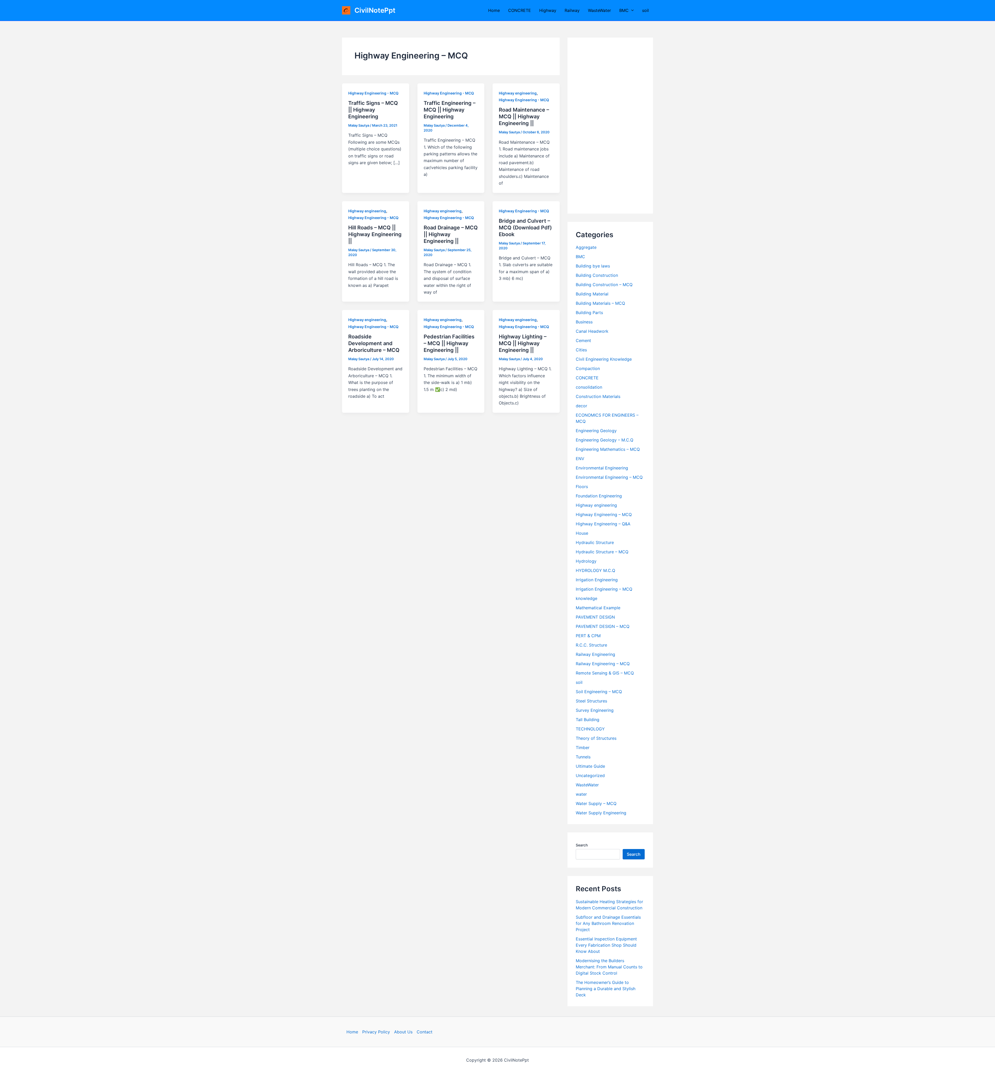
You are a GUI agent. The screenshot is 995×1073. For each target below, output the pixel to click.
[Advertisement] (610, 125)
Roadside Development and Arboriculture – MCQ (374, 343)
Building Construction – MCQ (604, 284)
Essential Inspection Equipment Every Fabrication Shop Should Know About (606, 945)
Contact (424, 1031)
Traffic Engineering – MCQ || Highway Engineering (449, 110)
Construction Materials (598, 396)
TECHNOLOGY (590, 728)
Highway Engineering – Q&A (603, 523)
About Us (403, 1031)
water (581, 794)
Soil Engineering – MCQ (599, 691)
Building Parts (589, 312)
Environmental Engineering (602, 467)
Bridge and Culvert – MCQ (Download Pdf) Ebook (525, 227)
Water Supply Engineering (601, 812)
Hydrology (586, 561)
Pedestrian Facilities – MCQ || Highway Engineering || (449, 343)
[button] (631, 10)
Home (494, 10)
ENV (580, 458)
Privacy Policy (376, 1031)
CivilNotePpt (374, 10)
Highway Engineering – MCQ (604, 514)
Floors (582, 486)
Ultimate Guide (590, 766)
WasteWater (599, 10)
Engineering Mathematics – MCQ (608, 449)
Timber (582, 747)
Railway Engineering (595, 654)
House (582, 533)
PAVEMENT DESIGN (595, 617)
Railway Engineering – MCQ (603, 663)
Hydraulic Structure (595, 542)
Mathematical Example (598, 607)
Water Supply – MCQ (596, 803)
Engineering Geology (596, 430)
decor (581, 405)
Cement (583, 340)
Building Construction (597, 275)
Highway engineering (518, 93)
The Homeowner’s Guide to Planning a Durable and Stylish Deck (605, 988)
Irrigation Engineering (597, 579)
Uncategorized (590, 775)
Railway (572, 10)
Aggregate (586, 247)
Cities (581, 349)
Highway (547, 10)
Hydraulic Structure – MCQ (602, 551)
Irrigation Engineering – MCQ (604, 589)
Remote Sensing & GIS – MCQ (605, 673)
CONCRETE (519, 10)
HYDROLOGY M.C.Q (595, 570)
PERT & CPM (588, 635)
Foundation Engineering (599, 495)
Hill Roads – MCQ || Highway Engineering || (375, 234)
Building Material (592, 293)
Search (582, 845)
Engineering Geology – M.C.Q (604, 440)
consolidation (589, 387)
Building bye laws (593, 266)
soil (645, 10)
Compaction (588, 368)
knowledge (586, 598)
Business (584, 321)
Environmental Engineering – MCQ (609, 477)
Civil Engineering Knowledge (604, 359)
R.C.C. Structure (591, 645)
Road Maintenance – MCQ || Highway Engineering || (524, 116)
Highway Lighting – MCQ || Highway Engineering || (522, 343)
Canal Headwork (592, 331)
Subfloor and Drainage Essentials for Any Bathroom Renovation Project (608, 923)
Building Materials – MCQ (600, 303)
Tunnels (583, 756)
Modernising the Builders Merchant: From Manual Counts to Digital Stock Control (609, 967)
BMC (624, 10)
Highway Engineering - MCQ (373, 93)
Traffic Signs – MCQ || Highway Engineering (373, 110)
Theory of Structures (596, 738)
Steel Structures (591, 701)
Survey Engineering (595, 710)
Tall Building (587, 719)
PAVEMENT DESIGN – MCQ (602, 626)
